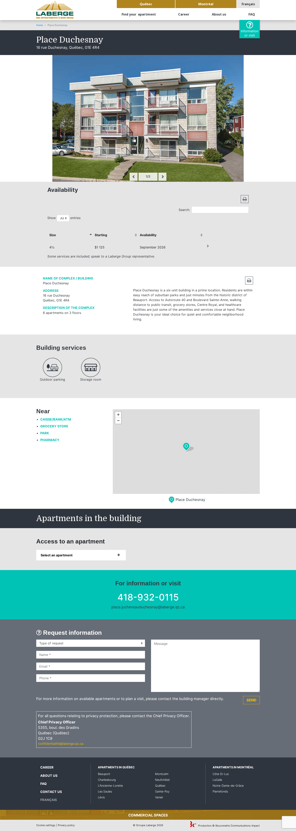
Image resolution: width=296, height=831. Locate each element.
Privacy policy (66, 825)
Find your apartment (139, 14)
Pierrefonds (220, 791)
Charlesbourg (107, 779)
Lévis (101, 797)
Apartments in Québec (116, 767)
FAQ (251, 14)
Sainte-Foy (162, 791)
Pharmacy (49, 440)
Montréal (205, 4)
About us (219, 14)
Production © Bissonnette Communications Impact (228, 825)
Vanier (159, 797)
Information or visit (249, 33)
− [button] (118, 420)
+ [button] (118, 414)
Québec (146, 4)
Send (251, 700)
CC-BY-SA (234, 492)
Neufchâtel (162, 779)
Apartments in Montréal (233, 767)
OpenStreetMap (207, 492)
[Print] (245, 198)
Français (248, 4)
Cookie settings (45, 825)
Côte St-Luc (221, 774)
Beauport (104, 774)
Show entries (64, 218)
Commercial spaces (148, 815)
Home (39, 25)
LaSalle (217, 779)
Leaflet (182, 492)
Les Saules (105, 791)
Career (183, 14)
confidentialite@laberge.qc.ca (60, 744)
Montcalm (161, 774)
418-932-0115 (148, 597)
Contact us (51, 792)
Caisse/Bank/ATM (55, 419)
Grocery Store (54, 426)
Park (44, 433)
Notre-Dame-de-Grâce (228, 785)
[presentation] (134, 177)
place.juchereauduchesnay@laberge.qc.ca (148, 607)
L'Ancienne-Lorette (110, 785)
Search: (184, 210)
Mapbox (255, 492)
